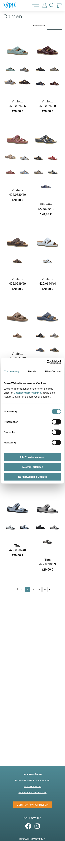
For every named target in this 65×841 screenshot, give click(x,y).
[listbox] (17, 74)
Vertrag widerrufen (32, 804)
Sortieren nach (39, 26)
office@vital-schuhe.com (32, 792)
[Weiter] (49, 589)
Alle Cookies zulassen (32, 457)
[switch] (56, 421)
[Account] (44, 5)
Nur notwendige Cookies (32, 476)
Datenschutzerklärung (27, 392)
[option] (10, 67)
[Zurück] (17, 589)
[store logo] (13, 5)
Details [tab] (32, 371)
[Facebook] (28, 827)
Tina (17, 545)
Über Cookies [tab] (53, 371)
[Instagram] (37, 827)
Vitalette (17, 101)
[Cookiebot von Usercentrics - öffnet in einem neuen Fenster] (46, 362)
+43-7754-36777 (32, 786)
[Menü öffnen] (35, 5)
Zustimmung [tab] (11, 371)
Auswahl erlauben (32, 466)
